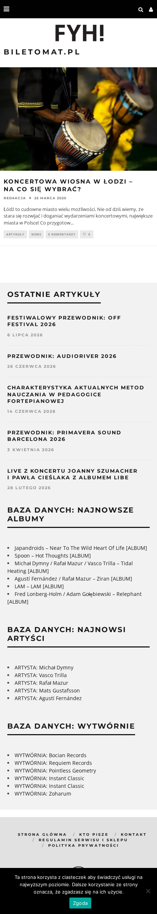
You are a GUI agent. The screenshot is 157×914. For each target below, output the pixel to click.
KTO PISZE (94, 834)
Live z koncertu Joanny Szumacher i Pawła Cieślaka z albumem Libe (72, 474)
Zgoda (80, 903)
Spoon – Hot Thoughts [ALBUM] (53, 555)
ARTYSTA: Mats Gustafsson (47, 690)
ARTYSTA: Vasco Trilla (41, 675)
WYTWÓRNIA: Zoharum (43, 793)
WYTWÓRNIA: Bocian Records (51, 755)
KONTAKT (134, 834)
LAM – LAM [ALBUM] (39, 586)
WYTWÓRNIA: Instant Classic (49, 778)
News (36, 234)
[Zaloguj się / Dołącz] (151, 9)
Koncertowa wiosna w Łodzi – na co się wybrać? (68, 185)
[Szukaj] (140, 9)
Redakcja (15, 198)
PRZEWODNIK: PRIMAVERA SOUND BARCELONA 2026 (64, 435)
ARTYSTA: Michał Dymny (44, 667)
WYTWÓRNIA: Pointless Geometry (55, 770)
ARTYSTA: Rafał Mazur (41, 682)
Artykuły (15, 234)
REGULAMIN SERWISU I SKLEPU (83, 840)
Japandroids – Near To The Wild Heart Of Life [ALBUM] (81, 547)
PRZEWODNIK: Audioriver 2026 (62, 356)
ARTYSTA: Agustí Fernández (48, 698)
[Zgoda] (148, 891)
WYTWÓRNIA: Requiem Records (53, 762)
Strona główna (42, 834)
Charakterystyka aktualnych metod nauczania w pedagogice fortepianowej (76, 394)
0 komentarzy (62, 234)
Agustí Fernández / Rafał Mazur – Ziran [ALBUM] (73, 578)
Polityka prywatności (83, 845)
